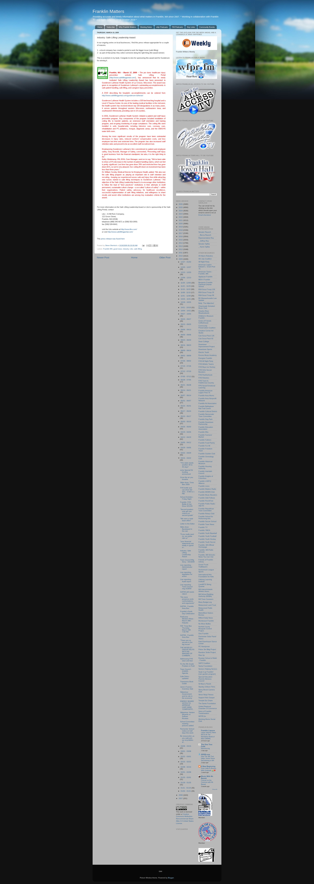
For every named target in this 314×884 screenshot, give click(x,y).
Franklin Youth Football (207, 536)
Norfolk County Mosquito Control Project (205, 629)
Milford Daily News (205, 618)
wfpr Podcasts (162, 27)
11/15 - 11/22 (186, 289)
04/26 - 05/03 (186, 427)
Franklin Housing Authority (205, 467)
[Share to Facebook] (154, 245)
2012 (181, 249)
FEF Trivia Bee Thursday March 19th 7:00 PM (186, 629)
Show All (214, 789)
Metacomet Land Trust (207, 605)
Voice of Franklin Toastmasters (204, 712)
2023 (181, 214)
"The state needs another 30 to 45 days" (186, 465)
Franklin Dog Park (205, 419)
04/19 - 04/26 (186, 432)
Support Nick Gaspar (206, 698)
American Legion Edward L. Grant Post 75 (206, 267)
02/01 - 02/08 (186, 772)
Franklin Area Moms (206, 395)
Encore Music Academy (207, 355)
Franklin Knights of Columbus (205, 477)
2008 (181, 795)
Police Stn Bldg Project (207, 649)
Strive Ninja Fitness (205, 695)
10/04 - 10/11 (186, 311)
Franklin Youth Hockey (207, 539)
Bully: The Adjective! (206, 303)
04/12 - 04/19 (186, 437)
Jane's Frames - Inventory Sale (186, 688)
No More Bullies (204, 624)
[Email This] (147, 245)
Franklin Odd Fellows (206, 498)
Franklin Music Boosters (207, 495)
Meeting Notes (146, 27)
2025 (181, 207)
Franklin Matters (108, 11)
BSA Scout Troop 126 (206, 289)
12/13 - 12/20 (186, 272)
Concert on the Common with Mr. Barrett (207, 782)
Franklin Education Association (205, 428)
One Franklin (203, 634)
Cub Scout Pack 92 (205, 338)
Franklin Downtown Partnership (205, 423)
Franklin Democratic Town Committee (206, 415)
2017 (181, 233)
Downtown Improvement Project (206, 345)
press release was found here (113, 239)
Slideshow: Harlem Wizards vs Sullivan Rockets (187, 715)
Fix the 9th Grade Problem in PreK (187, 665)
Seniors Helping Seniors (207, 669)
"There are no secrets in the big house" (186, 642)
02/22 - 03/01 (186, 756)
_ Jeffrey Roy (203, 241)
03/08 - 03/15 (186, 746)
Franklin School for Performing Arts (205, 517)
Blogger (171, 878)
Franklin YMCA (204, 530)
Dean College (203, 341)
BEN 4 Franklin (204, 280)
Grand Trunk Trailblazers (203, 566)
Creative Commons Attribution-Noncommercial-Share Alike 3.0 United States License (185, 818)
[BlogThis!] (150, 245)
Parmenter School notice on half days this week (187, 731)
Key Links (191, 27)
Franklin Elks (203, 432)
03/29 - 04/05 (186, 448)
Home (99, 27)
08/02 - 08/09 (186, 356)
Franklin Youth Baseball (207, 533)
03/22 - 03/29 (186, 453)
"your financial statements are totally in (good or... (187, 544)
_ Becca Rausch (204, 235)
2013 (181, 246)
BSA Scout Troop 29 (206, 292)
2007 (181, 798)
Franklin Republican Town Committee (206, 510)
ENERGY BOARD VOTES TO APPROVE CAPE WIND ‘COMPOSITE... (187, 705)
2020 (181, 224)
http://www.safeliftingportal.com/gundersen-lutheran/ (122, 96)
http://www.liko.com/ (129, 229)
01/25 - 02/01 (186, 777)
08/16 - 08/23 (186, 345)
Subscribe (111, 27)
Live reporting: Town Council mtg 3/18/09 (186, 587)
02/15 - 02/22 (186, 762)
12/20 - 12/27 (186, 267)
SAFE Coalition (204, 663)
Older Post (164, 257)
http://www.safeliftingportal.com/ (122, 78)
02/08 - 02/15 (186, 767)
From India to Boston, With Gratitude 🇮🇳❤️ (208, 769)
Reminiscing (205, 748)
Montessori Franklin (206, 621)
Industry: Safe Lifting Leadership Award (185, 554)
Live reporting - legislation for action (186, 574)
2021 (181, 220)
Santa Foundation (205, 666)
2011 (181, 253)
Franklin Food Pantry (206, 443)
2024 (181, 211)
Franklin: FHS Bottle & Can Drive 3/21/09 (186, 504)
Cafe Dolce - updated (185, 677)
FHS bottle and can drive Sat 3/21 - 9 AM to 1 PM (187, 491)
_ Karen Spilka (204, 247)
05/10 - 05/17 (186, 416)
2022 (181, 217)
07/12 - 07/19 (186, 371)
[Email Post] (143, 245)
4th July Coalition (205, 259)
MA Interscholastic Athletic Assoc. (205, 590)
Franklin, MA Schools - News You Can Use (207, 556)
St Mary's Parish (204, 684)
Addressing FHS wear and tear (186, 660)
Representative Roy (206, 238)
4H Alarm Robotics (205, 256)
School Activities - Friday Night (187, 498)
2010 (181, 256)
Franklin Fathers (204, 440)
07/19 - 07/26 (186, 366)
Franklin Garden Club (206, 454)
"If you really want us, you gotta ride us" (187, 536)
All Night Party (203, 262)
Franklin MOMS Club (206, 492)
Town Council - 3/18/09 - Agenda (186, 671)
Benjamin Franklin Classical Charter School (205, 284)
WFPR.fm (202, 716)
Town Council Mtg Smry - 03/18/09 (187, 561)
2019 (181, 227)
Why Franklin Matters (127, 27)
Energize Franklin (205, 358)
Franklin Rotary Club (206, 514)
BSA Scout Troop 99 (206, 295)
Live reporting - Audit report (186, 580)
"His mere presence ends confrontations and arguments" (187, 600)
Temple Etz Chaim (205, 700)
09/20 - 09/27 (186, 319)
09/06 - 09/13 (186, 330)
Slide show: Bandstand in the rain (186, 529)
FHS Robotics (203, 378)
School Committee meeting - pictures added (187, 724)
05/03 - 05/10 (186, 422)
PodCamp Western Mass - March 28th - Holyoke (187, 620)
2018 (181, 230)
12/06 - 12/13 (186, 278)
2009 (181, 259)
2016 (181, 236)
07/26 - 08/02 (186, 361)
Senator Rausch (204, 232)
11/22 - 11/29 (186, 286)
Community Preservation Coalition (207, 327)
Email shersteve (204, 215)
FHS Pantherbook (205, 375)
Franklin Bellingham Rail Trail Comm (206, 407)
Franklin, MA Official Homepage (206, 546)
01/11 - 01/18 (186, 788)
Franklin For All (204, 446)
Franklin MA (107, 249)
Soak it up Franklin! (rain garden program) (207, 673)
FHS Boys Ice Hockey (206, 367)
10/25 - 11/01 (186, 299)
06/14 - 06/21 (186, 390)
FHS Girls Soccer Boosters (205, 371)
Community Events (207, 27)
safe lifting (138, 249)
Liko (131, 249)
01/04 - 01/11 (186, 791)
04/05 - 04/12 (186, 442)
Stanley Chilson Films (206, 687)
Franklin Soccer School (207, 521)
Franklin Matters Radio (207, 489)
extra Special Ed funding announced (186, 472)
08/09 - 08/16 (186, 350)
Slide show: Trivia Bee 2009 (187, 483)
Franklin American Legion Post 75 (205, 392)
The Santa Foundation (207, 703)
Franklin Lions (203, 486)
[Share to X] (152, 245)
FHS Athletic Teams (206, 364)
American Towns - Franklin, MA (205, 273)
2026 (181, 204)
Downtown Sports (205, 349)
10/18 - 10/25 (186, 302)
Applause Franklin (205, 277)
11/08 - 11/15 (186, 292)
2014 (181, 243)
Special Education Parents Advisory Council (205, 679)
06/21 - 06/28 (186, 385)
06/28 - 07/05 (186, 380)
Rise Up (201, 655)
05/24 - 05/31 (186, 406)
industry (126, 249)
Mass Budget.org (205, 602)
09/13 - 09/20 (186, 324)
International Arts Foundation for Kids (206, 576)
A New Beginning (208, 766)
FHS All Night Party (205, 361)
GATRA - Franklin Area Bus (187, 607)
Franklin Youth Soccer (207, 542)
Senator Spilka (204, 244)
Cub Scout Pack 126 (206, 336)
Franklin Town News (206, 524)
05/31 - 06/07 (186, 401)
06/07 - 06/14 (186, 395)
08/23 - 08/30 (186, 340)
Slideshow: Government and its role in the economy (186, 695)
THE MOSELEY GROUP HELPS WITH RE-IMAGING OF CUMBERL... (187, 652)
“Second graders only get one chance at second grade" (186, 512)
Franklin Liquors (208, 730)
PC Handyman (204, 646)
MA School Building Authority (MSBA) (205, 595)
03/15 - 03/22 (186, 458)
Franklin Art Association (207, 403)
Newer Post (103, 257)
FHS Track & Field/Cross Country (206, 382)
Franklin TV (202, 527)
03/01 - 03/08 (186, 751)
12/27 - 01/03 (186, 262)
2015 (181, 240)
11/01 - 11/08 (186, 296)
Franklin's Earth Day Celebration (187, 612)
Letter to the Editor (187, 524)
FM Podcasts (177, 27)
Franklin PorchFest (205, 501)
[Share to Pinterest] (157, 245)
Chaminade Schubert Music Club (206, 307)
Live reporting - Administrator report (186, 567)
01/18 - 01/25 (186, 783)
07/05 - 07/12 (186, 376)
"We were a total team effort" (186, 520)
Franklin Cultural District (207, 411)
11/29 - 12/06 (186, 283)
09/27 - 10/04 (186, 314)
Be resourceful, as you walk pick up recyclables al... (187, 739)
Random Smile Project (207, 652)
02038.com (205, 754)
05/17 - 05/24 (186, 411)
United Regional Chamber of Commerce (207, 707)
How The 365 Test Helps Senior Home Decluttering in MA (208, 758)
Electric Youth (203, 352)
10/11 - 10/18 (186, 307)
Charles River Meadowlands (203, 312)
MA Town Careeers (205, 599)
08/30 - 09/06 (186, 335)
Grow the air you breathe (186, 478)
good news (117, 249)
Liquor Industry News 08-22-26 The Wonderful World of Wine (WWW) (208, 736)
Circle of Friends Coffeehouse (204, 322)
